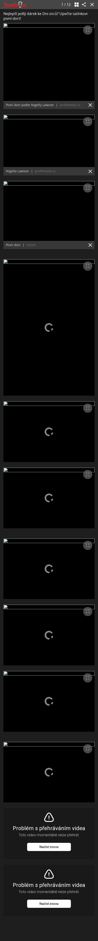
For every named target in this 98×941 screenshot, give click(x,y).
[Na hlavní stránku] (15, 4)
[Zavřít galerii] (91, 4)
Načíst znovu (49, 847)
